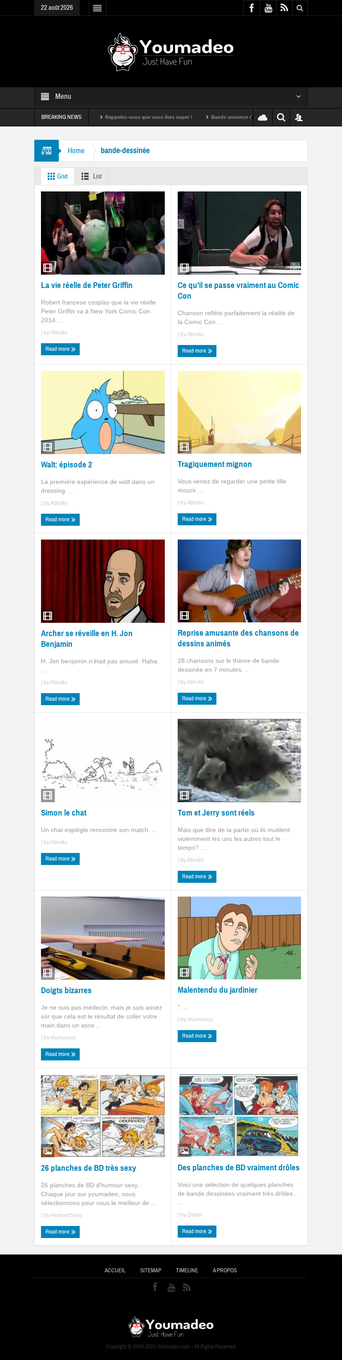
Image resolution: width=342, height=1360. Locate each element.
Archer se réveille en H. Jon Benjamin (87, 638)
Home (76, 150)
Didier (194, 1215)
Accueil (115, 1270)
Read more (58, 349)
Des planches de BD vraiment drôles (239, 1167)
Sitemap (150, 1270)
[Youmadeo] (170, 51)
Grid (62, 176)
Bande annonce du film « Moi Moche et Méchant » (242, 117)
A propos (225, 1270)
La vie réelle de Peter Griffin (87, 285)
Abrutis (58, 332)
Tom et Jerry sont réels (216, 813)
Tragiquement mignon (215, 464)
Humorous (63, 1038)
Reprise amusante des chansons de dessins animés (238, 638)
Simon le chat (63, 813)
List (97, 176)
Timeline (187, 1270)
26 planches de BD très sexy (88, 1168)
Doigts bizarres (66, 990)
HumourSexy (66, 1215)
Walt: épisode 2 (66, 464)
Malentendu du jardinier (217, 990)
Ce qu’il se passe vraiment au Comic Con (238, 290)
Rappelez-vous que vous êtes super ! (122, 117)
